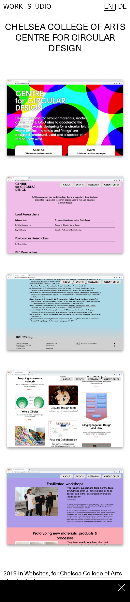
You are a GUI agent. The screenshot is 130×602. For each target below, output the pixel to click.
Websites (36, 573)
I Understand (121, 587)
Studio (39, 6)
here (57, 594)
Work (13, 6)
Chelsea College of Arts (91, 573)
